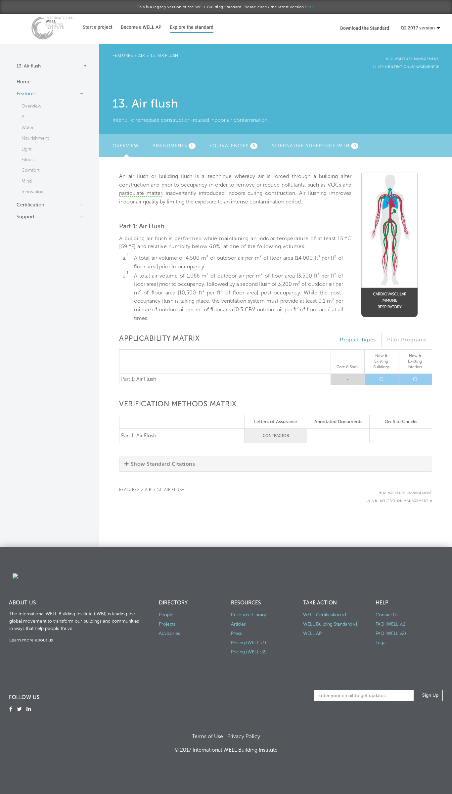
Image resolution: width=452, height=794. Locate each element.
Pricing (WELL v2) (249, 652)
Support (25, 217)
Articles (238, 624)
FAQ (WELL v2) (391, 633)
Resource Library (248, 615)
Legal (381, 642)
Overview (31, 106)
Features (26, 94)
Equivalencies (232, 146)
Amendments (173, 146)
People (166, 615)
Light (26, 149)
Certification (30, 205)
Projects (167, 624)
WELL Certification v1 (324, 615)
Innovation (33, 192)
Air (24, 116)
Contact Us (387, 615)
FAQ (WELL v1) (390, 624)
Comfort (30, 170)
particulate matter (140, 193)
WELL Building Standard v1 (330, 624)
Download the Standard (364, 28)
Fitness (28, 159)
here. (310, 7)
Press (236, 633)
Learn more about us (31, 640)
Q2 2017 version (418, 27)
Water (28, 127)
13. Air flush (164, 55)
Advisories (169, 633)
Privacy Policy (243, 736)
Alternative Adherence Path (313, 146)
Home (23, 82)
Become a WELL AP (141, 27)
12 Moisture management (414, 59)
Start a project (98, 27)
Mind (27, 181)
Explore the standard (191, 27)
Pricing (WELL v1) (248, 642)
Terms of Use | (209, 736)
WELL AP (312, 633)
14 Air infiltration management (404, 67)
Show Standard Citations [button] (163, 464)
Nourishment (35, 138)
